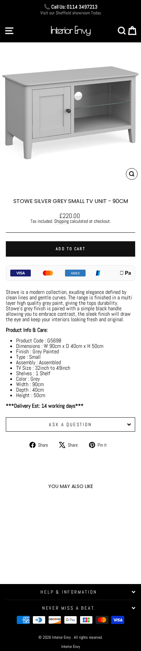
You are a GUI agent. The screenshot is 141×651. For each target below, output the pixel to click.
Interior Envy (70, 646)
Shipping (61, 221)
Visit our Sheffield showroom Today (70, 13)
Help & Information (68, 592)
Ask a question (70, 424)
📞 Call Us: (71, 6)
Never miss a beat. (68, 608)
